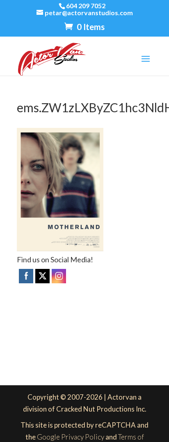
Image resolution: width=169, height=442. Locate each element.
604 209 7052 (85, 5)
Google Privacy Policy (70, 437)
